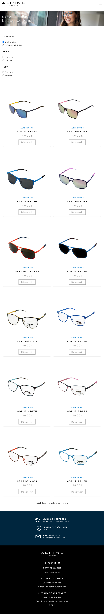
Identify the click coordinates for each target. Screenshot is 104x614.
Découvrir (27, 142)
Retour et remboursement (52, 586)
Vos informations (52, 583)
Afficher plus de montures (52, 503)
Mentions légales (52, 597)
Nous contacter (52, 572)
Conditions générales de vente (52, 601)
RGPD (52, 605)
